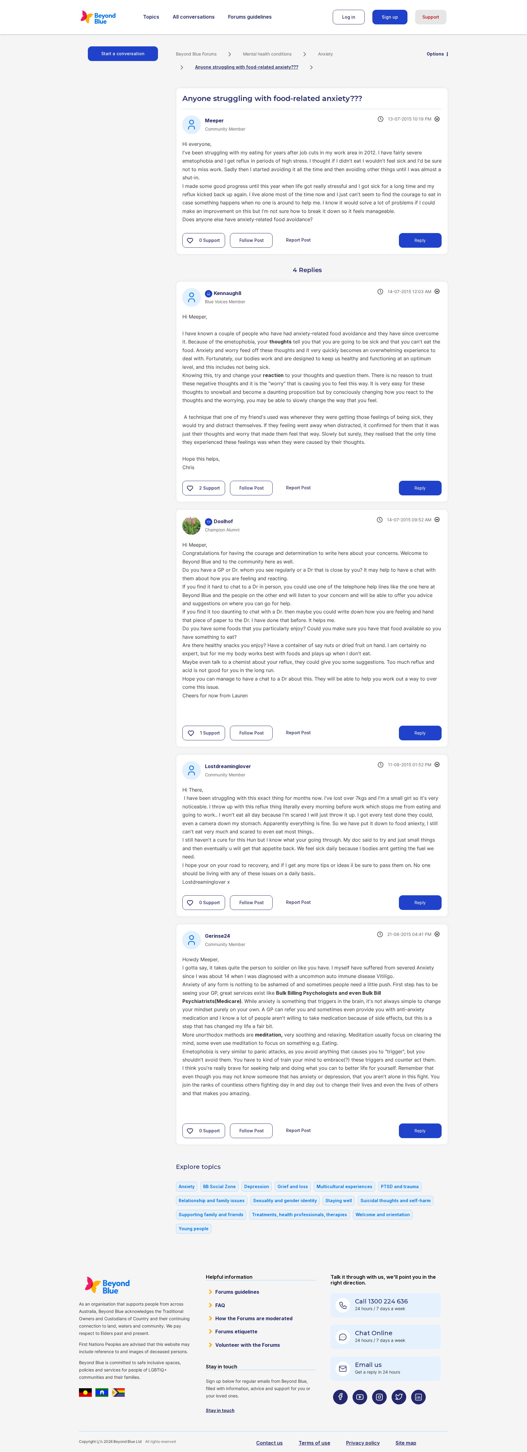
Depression (256, 1186)
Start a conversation (123, 53)
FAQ (220, 1305)
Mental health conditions (267, 53)
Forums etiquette (236, 1331)
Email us (368, 1364)
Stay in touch (220, 1410)
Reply (420, 240)
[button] (190, 240)
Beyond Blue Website (107, 1285)
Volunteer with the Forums (247, 1345)
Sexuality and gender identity (285, 1200)
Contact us (269, 1443)
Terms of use (314, 1443)
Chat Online (374, 1333)
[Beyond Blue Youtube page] (360, 1409)
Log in (348, 17)
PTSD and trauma (400, 1186)
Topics (151, 17)
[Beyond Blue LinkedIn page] (418, 1409)
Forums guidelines (250, 17)
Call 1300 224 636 (381, 1301)
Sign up (390, 17)
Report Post (298, 240)
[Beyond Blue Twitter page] (399, 1409)
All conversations (194, 17)
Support (430, 17)
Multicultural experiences (344, 1186)
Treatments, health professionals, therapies (299, 1214)
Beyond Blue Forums (106, 17)
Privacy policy (363, 1443)
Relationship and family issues (212, 1200)
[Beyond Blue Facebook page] (340, 1409)
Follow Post (251, 240)
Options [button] (435, 53)
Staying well (338, 1200)
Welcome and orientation (383, 1214)
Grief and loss (293, 1186)
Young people (194, 1228)
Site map (406, 1443)
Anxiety (325, 53)
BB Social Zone (219, 1186)
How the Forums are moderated (253, 1318)
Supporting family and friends (211, 1214)
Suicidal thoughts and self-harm (395, 1200)
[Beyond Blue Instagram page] (379, 1409)
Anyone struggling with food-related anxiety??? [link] (246, 67)
